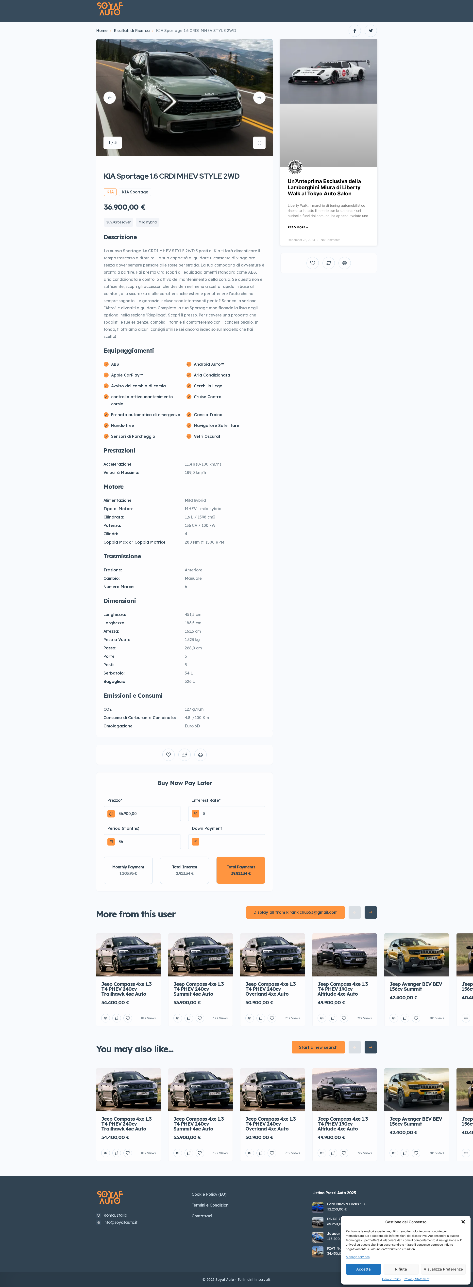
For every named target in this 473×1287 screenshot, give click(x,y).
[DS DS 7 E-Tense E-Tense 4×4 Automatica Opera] (317, 1222)
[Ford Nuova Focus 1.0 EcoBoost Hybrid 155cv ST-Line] (317, 1207)
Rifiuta (401, 1269)
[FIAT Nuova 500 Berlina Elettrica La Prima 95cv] (317, 1251)
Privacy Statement (416, 1279)
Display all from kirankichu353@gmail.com (295, 912)
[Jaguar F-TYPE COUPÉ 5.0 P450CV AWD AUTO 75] (317, 1237)
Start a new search (318, 1047)
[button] (463, 1221)
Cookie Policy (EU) (209, 1194)
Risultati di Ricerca (132, 30)
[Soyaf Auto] (110, 9)
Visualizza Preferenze (443, 1269)
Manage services (358, 1257)
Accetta (363, 1269)
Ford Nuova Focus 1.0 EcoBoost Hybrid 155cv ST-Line (350, 1204)
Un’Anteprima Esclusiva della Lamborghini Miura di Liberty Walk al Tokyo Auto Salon (324, 187)
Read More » (298, 227)
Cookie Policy (391, 1279)
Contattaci (202, 1215)
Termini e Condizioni (210, 1205)
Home (102, 30)
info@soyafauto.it (120, 1222)
